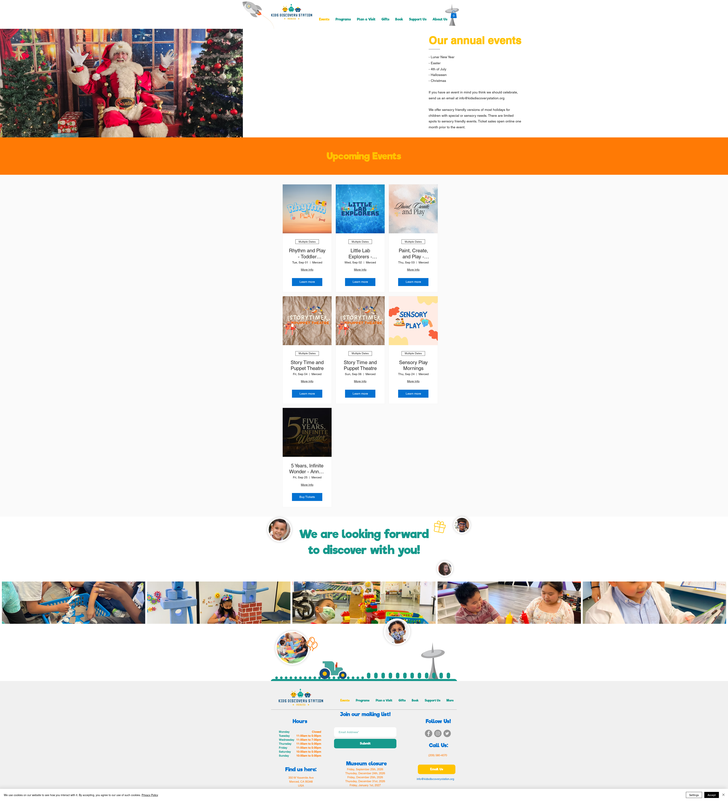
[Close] (723, 795)
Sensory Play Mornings (413, 365)
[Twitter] (447, 733)
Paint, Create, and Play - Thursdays (413, 253)
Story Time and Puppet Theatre (307, 365)
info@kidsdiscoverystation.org (481, 98)
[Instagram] (438, 733)
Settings (694, 795)
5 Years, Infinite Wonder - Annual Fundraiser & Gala (307, 469)
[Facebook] (428, 733)
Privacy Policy (150, 795)
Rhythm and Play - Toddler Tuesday (307, 253)
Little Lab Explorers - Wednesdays (360, 253)
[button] (453, 14)
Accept (712, 795)
